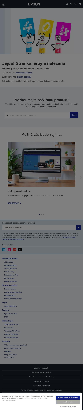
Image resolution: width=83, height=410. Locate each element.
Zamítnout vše (68, 402)
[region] (41, 401)
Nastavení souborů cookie (68, 406)
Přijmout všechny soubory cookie (68, 397)
